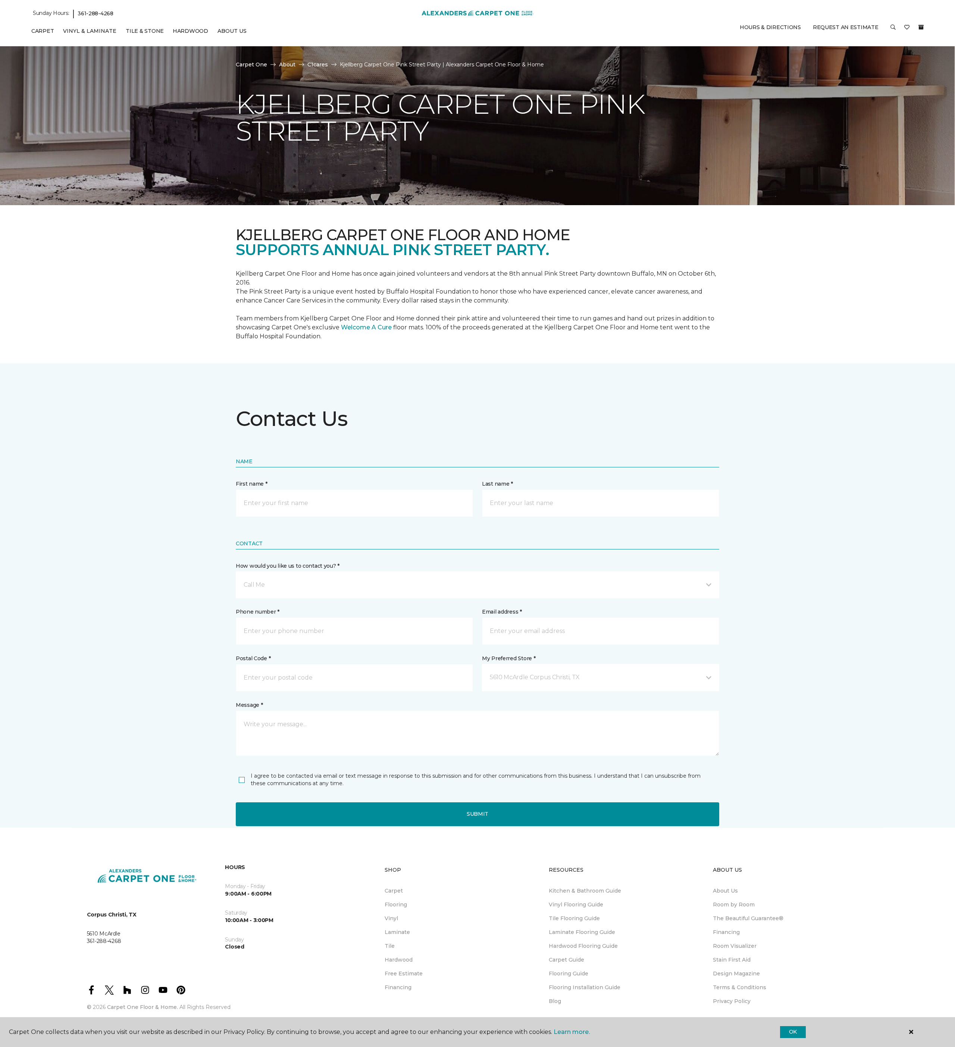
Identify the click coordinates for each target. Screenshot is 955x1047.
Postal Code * (253, 658)
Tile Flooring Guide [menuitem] (574, 918)
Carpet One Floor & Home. (142, 1007)
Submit (477, 814)
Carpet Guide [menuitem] (566, 959)
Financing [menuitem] (398, 987)
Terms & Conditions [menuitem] (739, 987)
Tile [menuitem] (390, 946)
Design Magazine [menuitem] (736, 973)
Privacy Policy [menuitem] (732, 1001)
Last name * (497, 483)
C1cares (317, 64)
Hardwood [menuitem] (190, 31)
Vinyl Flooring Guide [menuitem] (576, 904)
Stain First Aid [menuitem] (732, 959)
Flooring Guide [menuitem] (568, 973)
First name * (251, 483)
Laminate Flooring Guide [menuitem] (582, 932)
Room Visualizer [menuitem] (735, 946)
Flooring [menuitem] (396, 904)
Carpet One (251, 64)
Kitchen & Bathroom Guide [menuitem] (585, 890)
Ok (793, 1031)
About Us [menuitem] (725, 890)
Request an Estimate (846, 27)
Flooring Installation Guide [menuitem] (584, 987)
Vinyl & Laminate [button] (89, 31)
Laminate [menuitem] (397, 932)
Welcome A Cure (366, 327)
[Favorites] (907, 30)
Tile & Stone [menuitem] (145, 31)
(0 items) (921, 27)
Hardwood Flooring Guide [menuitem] (583, 946)
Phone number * (257, 611)
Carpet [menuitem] (42, 31)
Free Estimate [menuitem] (404, 973)
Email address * (502, 611)
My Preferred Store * (508, 658)
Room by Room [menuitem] (734, 904)
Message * (249, 705)
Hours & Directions (770, 27)
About (287, 64)
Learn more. (572, 1031)
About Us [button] (232, 31)
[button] (893, 30)
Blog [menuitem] (555, 1001)
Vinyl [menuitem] (391, 918)
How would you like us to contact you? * (287, 565)
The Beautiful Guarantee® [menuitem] (748, 918)
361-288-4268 (95, 13)
